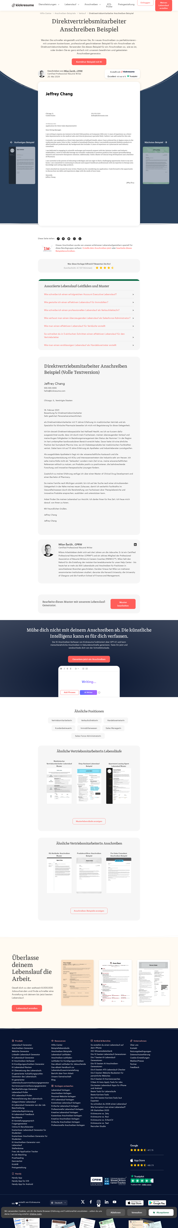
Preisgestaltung (126, 4)
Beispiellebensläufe (60, 1048)
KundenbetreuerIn (63, 728)
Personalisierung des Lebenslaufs (27, 1098)
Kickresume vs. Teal (100, 1123)
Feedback (134, 1067)
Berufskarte (17, 1117)
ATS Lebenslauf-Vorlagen (62, 1099)
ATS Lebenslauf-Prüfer (22, 1095)
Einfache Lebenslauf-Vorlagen (64, 1106)
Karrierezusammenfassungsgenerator (29, 1086)
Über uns (134, 1045)
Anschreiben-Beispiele (61, 1051)
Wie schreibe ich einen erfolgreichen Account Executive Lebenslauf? (80, 294)
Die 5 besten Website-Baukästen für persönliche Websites (107, 1074)
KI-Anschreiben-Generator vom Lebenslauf (26, 1143)
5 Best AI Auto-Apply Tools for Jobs (107, 1082)
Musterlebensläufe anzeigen (89, 821)
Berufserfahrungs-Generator (24, 1089)
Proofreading (18, 1158)
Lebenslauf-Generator (22, 1045)
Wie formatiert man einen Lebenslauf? (108, 1107)
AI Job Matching (19, 1154)
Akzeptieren (162, 1212)
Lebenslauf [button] (70, 4)
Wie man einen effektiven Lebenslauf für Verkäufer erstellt (74, 326)
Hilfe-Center (56, 1045)
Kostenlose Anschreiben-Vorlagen (66, 1115)
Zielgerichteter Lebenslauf (24, 1102)
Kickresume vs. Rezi (100, 1116)
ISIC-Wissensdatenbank (101, 1051)
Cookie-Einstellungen (139, 1057)
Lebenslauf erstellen (27, 1008)
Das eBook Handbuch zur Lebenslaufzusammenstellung (65, 1068)
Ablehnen (116, 1212)
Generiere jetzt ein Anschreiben (89, 659)
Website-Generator (20, 1051)
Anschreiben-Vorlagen (61, 1093)
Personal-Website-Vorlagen (63, 1096)
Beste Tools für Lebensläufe (103, 1091)
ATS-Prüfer (109, 5)
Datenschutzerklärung (140, 1054)
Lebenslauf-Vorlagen (60, 1090)
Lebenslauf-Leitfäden (61, 1054)
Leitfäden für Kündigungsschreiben (67, 1061)
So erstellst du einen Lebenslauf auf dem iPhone (107, 1046)
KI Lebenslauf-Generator (23, 1057)
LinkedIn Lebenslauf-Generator (26, 1054)
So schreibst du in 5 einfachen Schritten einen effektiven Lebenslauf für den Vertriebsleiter (84, 335)
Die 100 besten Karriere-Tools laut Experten (106, 1099)
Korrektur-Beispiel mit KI (89, 61)
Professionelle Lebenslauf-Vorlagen (67, 1109)
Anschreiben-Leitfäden (61, 1057)
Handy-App (17, 1178)
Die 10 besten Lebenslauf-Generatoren (108, 1054)
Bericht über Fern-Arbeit (62, 1073)
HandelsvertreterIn (115, 720)
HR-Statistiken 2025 (100, 1110)
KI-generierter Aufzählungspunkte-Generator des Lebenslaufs (27, 1075)
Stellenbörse (17, 1148)
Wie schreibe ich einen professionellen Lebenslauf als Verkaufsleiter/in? (81, 310)
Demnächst (17, 1161)
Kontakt (133, 1048)
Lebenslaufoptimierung (22, 1111)
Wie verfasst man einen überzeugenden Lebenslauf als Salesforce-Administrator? (87, 318)
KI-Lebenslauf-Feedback (23, 1114)
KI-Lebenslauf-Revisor (22, 1067)
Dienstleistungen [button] (47, 4)
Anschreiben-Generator (22, 1048)
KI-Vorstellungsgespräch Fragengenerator (23, 1122)
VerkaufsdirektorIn (89, 720)
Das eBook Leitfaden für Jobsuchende (68, 1064)
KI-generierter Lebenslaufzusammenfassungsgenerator (30, 1081)
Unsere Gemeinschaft (61, 1076)
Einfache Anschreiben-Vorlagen (65, 1122)
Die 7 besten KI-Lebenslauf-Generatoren (103, 1058)
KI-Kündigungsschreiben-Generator (28, 1064)
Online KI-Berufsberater (22, 1127)
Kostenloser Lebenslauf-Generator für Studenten (29, 1131)
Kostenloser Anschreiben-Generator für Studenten (29, 1137)
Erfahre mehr (35, 1214)
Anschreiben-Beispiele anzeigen (89, 911)
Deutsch (58, 1202)
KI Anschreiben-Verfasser (23, 1061)
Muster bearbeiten (123, 604)
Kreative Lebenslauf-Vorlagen (64, 1112)
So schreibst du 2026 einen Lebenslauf (109, 1104)
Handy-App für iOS (20, 1181)
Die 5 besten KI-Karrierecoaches (105, 1079)
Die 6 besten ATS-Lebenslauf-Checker (108, 1069)
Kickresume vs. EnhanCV (102, 1120)
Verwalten (137, 1212)
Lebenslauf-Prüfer (20, 1092)
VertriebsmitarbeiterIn (62, 720)
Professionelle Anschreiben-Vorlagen (68, 1125)
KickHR (15, 1164)
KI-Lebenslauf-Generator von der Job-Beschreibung (29, 1106)
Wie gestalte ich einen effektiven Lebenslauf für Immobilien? (76, 302)
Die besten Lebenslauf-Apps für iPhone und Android (108, 1086)
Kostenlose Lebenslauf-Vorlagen (66, 1103)
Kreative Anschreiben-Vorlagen (65, 1119)
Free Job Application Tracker (25, 1151)
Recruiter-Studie (98, 1126)
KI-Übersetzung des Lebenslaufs (26, 1070)
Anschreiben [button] (91, 4)
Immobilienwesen (89, 728)
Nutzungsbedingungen (140, 1051)
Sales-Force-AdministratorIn (88, 736)
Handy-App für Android (22, 1184)
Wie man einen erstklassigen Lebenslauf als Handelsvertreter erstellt (80, 345)
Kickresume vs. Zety (100, 1113)
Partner (133, 1064)
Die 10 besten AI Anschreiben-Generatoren (104, 1065)
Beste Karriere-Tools (100, 1094)
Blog (53, 1080)
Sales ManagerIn (113, 728)
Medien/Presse (137, 1061)
